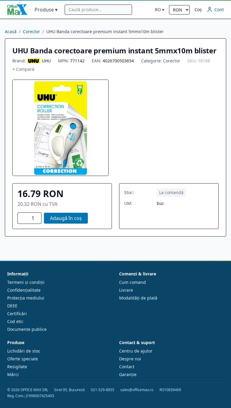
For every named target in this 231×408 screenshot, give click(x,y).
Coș (198, 9)
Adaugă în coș (66, 218)
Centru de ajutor (135, 351)
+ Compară (23, 69)
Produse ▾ (46, 9)
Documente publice (27, 329)
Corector (31, 31)
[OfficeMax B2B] (17, 9)
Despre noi (130, 359)
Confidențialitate (24, 290)
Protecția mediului (25, 298)
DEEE (12, 306)
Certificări (17, 313)
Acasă (11, 31)
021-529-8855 (102, 390)
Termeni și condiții (26, 282)
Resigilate (17, 366)
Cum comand (132, 282)
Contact (126, 366)
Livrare (126, 290)
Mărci (13, 374)
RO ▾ (159, 9)
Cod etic (15, 321)
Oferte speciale (22, 359)
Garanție (128, 374)
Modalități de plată (138, 298)
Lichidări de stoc (23, 351)
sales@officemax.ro (136, 390)
